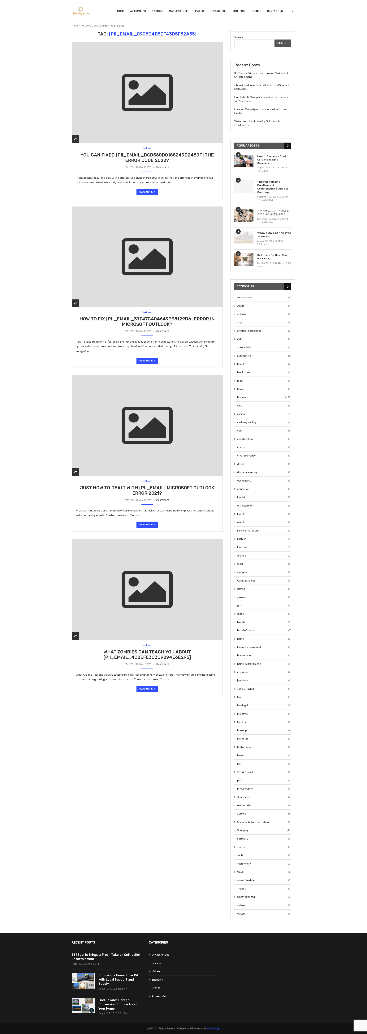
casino (264, 413)
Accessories (264, 297)
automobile (264, 347)
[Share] (75, 139)
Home (120, 11)
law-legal (264, 705)
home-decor (264, 655)
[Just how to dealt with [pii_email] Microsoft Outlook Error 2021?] (147, 425)
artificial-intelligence (264, 330)
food (264, 563)
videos (264, 905)
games (264, 588)
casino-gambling (264, 422)
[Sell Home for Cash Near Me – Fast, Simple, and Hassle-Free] (243, 259)
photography (264, 788)
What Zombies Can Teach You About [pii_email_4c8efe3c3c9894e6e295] (147, 654)
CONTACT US (275, 11)
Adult (264, 305)
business (264, 397)
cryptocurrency (264, 455)
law (264, 696)
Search (238, 37)
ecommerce (264, 480)
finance (264, 555)
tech (264, 855)
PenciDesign (213, 1028)
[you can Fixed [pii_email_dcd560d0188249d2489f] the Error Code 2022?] (147, 92)
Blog (264, 380)
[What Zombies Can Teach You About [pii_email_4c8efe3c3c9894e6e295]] (147, 589)
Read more (146, 191)
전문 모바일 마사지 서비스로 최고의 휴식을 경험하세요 (273, 212)
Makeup (200, 11)
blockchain (264, 372)
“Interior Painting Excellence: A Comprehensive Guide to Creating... (272, 187)
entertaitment (264, 505)
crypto (264, 447)
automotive (138, 11)
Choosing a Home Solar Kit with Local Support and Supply (118, 980)
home (264, 638)
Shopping (238, 11)
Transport (219, 11)
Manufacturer (179, 11)
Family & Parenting (264, 530)
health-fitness (264, 630)
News (264, 755)
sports (264, 846)
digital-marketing (264, 472)
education (264, 488)
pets (264, 780)
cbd (264, 430)
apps (264, 322)
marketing (264, 738)
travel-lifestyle (264, 880)
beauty (264, 363)
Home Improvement (264, 647)
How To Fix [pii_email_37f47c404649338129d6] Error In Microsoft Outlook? (147, 321)
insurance (264, 671)
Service (264, 813)
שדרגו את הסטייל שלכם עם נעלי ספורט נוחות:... (274, 234)
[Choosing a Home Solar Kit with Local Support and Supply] (83, 981)
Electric (264, 497)
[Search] (293, 11)
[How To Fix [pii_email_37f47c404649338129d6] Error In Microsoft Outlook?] (147, 256)
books (264, 388)
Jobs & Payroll (264, 688)
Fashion (157, 11)
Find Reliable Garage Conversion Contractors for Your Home (119, 1004)
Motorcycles (264, 746)
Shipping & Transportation (264, 821)
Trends (256, 11)
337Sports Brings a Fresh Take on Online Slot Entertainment (106, 957)
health (264, 622)
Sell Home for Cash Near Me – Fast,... (272, 257)
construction (264, 438)
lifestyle (264, 721)
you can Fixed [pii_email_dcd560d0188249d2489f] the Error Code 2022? (147, 157)
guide (264, 613)
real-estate (264, 805)
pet (264, 763)
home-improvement (264, 663)
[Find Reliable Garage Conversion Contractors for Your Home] (83, 1005)
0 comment (162, 167)
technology (264, 863)
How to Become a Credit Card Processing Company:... (272, 160)
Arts (264, 338)
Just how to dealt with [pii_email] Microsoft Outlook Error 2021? (147, 490)
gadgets (264, 572)
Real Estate (264, 796)
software (264, 838)
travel (264, 871)
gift (264, 605)
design (264, 463)
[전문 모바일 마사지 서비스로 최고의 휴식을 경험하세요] (243, 215)
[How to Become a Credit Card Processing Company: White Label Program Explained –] (243, 161)
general (264, 597)
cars (264, 405)
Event (264, 513)
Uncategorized (264, 896)
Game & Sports (264, 580)
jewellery (264, 680)
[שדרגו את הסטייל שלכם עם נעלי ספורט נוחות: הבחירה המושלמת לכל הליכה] (243, 237)
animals (264, 314)
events (264, 522)
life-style (264, 713)
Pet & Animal (264, 771)
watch (264, 913)
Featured (264, 547)
